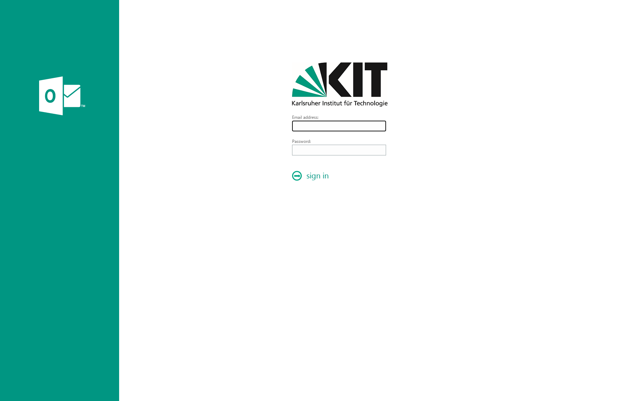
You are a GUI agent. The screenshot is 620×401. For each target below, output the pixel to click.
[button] (312, 176)
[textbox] (339, 126)
